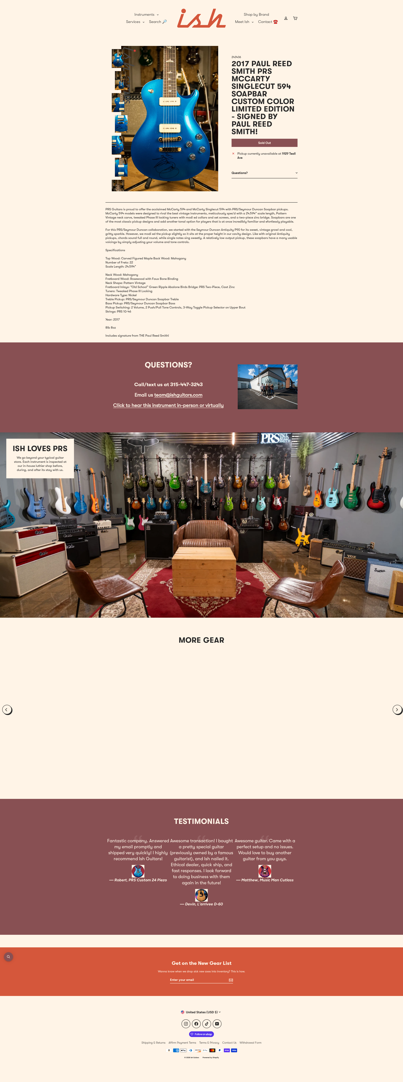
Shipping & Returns (153, 1042)
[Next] (397, 709)
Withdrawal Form (250, 1042)
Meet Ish (242, 22)
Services (133, 22)
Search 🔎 (158, 22)
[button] (8, 956)
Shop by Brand (256, 14)
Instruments (144, 14)
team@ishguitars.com (178, 395)
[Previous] (7, 709)
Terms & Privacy (209, 1042)
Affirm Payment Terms (182, 1042)
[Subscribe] (230, 979)
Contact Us (229, 1042)
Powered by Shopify (211, 1058)
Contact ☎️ (268, 22)
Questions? (240, 173)
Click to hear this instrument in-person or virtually (168, 405)
